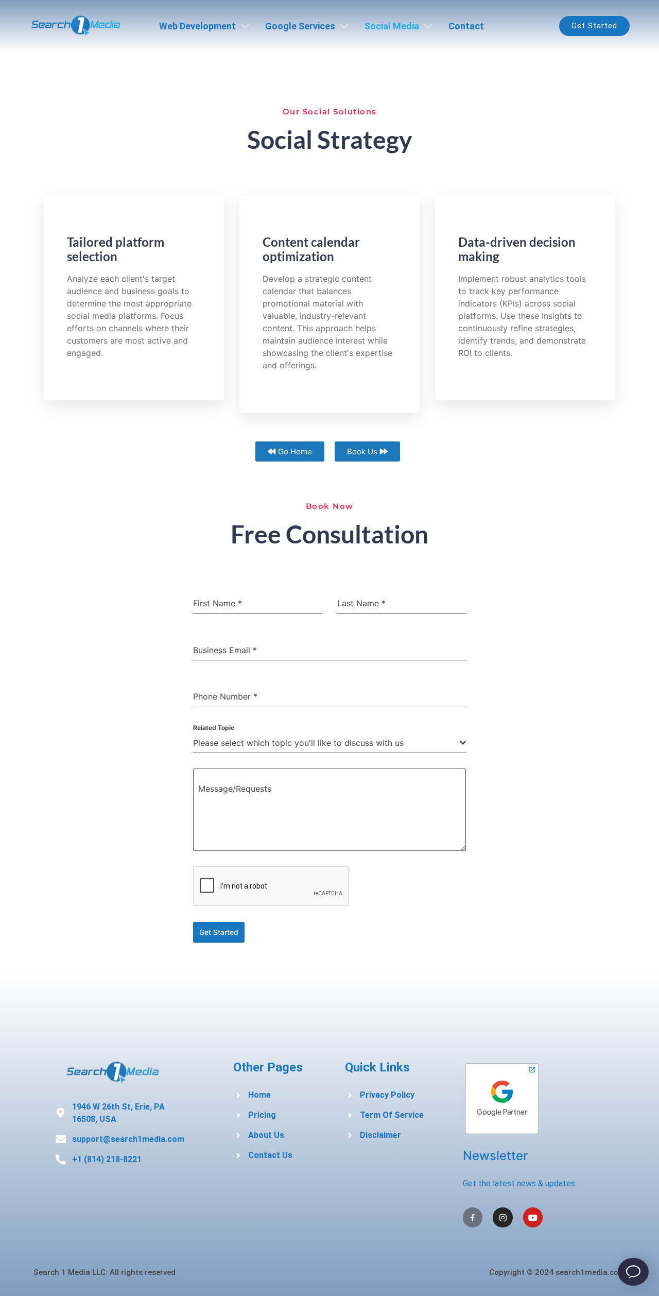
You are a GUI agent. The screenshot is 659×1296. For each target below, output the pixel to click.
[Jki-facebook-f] (472, 1217)
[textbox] (326, 743)
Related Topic (213, 727)
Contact (466, 26)
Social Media (392, 26)
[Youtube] (533, 1217)
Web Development (197, 26)
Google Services (300, 26)
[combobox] (329, 743)
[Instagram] (502, 1217)
